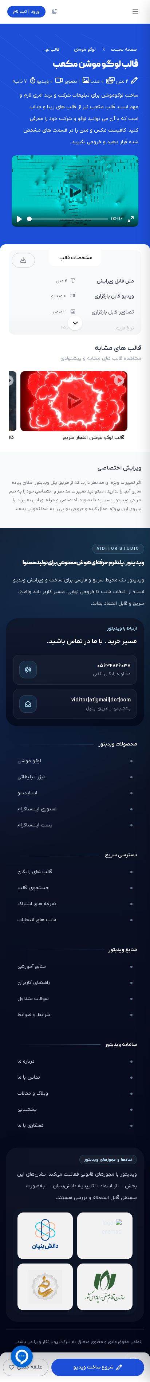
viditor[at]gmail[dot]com (101, 700)
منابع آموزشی (31, 966)
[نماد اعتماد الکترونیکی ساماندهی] (45, 1287)
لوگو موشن (85, 49)
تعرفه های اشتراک (36, 903)
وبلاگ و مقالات (32, 1093)
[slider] (67, 218)
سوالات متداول (33, 998)
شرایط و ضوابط (33, 1014)
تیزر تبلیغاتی (31, 777)
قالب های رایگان (34, 871)
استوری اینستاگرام (36, 809)
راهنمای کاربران (33, 982)
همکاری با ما (30, 1125)
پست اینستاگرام (34, 825)
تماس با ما (28, 1077)
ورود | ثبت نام (26, 12)
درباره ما (26, 1061)
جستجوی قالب (33, 887)
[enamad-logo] (105, 1235)
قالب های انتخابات (36, 919)
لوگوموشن (112, 95)
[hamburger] (135, 11)
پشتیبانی (27, 1109)
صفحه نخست (124, 49)
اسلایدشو (27, 793)
